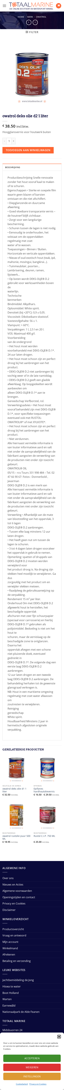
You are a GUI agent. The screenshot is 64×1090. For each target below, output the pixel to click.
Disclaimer (9, 910)
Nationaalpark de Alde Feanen (21, 1012)
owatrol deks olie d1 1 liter (14, 790)
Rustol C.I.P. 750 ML (44, 835)
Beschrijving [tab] (12, 167)
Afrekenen (8, 954)
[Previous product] (35, 22)
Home (21, 16)
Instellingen (32, 1076)
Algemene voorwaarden (17, 891)
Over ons (8, 878)
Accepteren (32, 1058)
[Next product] (28, 22)
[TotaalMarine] (31, 6)
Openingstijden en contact (18, 897)
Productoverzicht (13, 929)
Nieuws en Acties (12, 884)
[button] (59, 1036)
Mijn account (10, 942)
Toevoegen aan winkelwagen (28, 150)
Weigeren (32, 1067)
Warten (7, 999)
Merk (30, 16)
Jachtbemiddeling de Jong (18, 980)
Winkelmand (10, 948)
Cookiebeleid (22, 1084)
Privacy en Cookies (37, 1084)
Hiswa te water (11, 986)
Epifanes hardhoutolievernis (44, 790)
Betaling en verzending (16, 961)
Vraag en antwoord (14, 935)
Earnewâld (8, 1005)
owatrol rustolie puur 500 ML (16, 837)
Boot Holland (10, 993)
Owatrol (41, 16)
